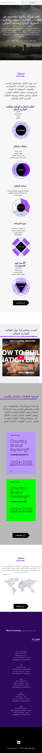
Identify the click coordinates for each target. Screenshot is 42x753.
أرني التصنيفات (20, 535)
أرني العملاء (20, 606)
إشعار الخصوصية (12, 748)
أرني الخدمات (20, 303)
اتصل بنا (36, 639)
